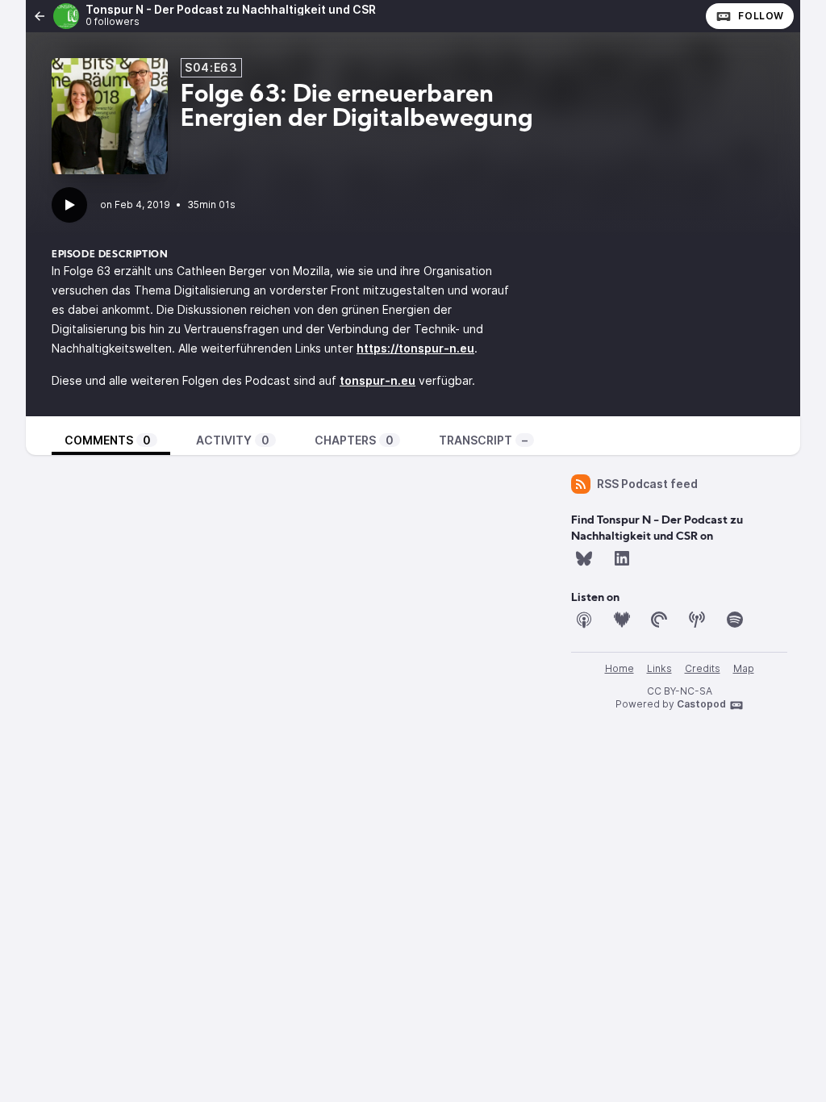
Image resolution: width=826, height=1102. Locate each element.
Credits (702, 668)
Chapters (354, 440)
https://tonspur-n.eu (415, 348)
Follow (761, 16)
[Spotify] (735, 619)
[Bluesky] (584, 558)
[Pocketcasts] (659, 619)
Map (743, 668)
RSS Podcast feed (647, 483)
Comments (108, 440)
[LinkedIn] (622, 558)
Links (659, 668)
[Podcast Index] (697, 619)
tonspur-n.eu (377, 380)
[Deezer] (622, 619)
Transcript (483, 440)
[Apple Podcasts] (584, 619)
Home (619, 668)
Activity (232, 440)
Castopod (701, 704)
